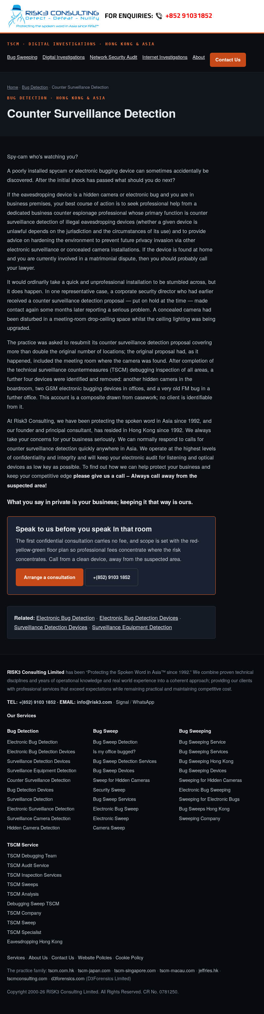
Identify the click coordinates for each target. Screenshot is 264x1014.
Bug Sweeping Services (203, 751)
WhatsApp (143, 701)
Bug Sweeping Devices (202, 770)
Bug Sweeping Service (202, 741)
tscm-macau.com (177, 970)
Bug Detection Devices (30, 789)
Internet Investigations (164, 56)
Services (16, 957)
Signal (122, 701)
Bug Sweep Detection (115, 741)
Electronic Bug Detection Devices (138, 617)
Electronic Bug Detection (65, 617)
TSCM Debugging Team (32, 855)
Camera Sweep (109, 827)
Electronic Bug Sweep (115, 808)
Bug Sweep (105, 731)
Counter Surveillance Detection (39, 779)
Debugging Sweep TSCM (33, 903)
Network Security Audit (113, 56)
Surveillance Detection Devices (50, 627)
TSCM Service (22, 844)
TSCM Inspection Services (34, 874)
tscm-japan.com (94, 970)
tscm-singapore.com (135, 970)
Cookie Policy (129, 957)
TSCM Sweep (21, 922)
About (199, 56)
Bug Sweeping (22, 56)
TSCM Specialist (24, 931)
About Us (38, 957)
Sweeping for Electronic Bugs (209, 798)
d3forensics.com (68, 978)
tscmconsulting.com (27, 978)
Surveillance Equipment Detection (132, 627)
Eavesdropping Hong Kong (34, 941)
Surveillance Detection (30, 798)
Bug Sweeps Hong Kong (204, 808)
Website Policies (95, 957)
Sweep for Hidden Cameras (121, 779)
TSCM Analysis (23, 893)
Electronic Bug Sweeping (205, 789)
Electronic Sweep (111, 818)
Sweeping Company (199, 818)
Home (12, 87)
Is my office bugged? (114, 751)
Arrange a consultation (49, 577)
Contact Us (227, 59)
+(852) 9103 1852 (111, 577)
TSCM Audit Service (28, 865)
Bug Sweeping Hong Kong (206, 760)
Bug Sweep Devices (113, 770)
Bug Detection (35, 87)
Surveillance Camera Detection (39, 818)
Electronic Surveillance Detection (40, 808)
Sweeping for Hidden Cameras (210, 779)
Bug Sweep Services (114, 798)
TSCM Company (24, 912)
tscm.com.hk (61, 970)
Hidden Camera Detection (33, 827)
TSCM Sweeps (22, 884)
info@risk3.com (94, 702)
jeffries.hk (208, 970)
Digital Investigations (63, 56)
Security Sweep (109, 789)
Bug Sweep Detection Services (124, 760)
